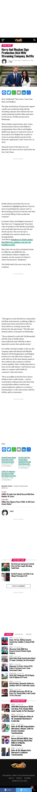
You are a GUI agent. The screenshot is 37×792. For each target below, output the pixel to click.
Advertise (19, 778)
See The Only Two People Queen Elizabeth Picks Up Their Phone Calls (24, 460)
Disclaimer (27, 778)
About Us (11, 778)
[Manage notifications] (32, 787)
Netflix (5, 488)
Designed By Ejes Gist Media (19, 781)
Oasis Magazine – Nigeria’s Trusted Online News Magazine (18, 775)
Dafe (11, 62)
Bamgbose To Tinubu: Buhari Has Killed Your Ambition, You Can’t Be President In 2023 (17, 242)
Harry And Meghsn (21, 486)
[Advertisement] (18, 19)
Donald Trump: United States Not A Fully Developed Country (9, 459)
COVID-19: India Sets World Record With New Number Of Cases (9, 473)
